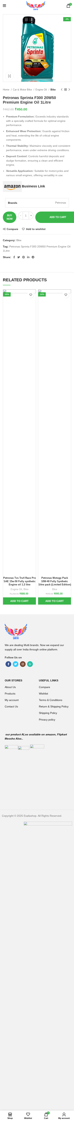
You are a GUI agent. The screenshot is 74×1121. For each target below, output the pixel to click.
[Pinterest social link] (23, 257)
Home (6, 89)
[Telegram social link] (33, 257)
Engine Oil (41, 89)
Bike (53, 89)
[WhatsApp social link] (30, 664)
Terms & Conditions (50, 700)
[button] (19, 601)
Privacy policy (47, 719)
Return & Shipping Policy (53, 706)
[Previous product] (62, 90)
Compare (44, 687)
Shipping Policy (48, 712)
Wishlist (43, 693)
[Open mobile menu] (4, 6)
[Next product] (69, 90)
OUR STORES (13, 680)
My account (12, 700)
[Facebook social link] (14, 257)
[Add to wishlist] (30, 294)
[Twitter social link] (18, 257)
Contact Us (11, 706)
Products (10, 693)
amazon (51, 734)
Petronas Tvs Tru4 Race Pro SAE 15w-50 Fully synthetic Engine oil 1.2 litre (19, 581)
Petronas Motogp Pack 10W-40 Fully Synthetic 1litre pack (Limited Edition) (54, 581)
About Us (10, 687)
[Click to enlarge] (9, 76)
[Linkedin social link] (28, 257)
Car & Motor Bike (23, 89)
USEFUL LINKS (48, 680)
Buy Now (10, 217)
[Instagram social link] (23, 664)
